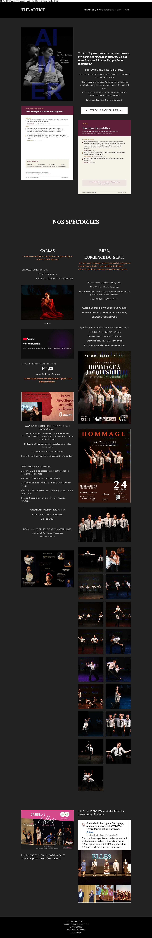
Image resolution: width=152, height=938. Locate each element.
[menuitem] (90, 10)
